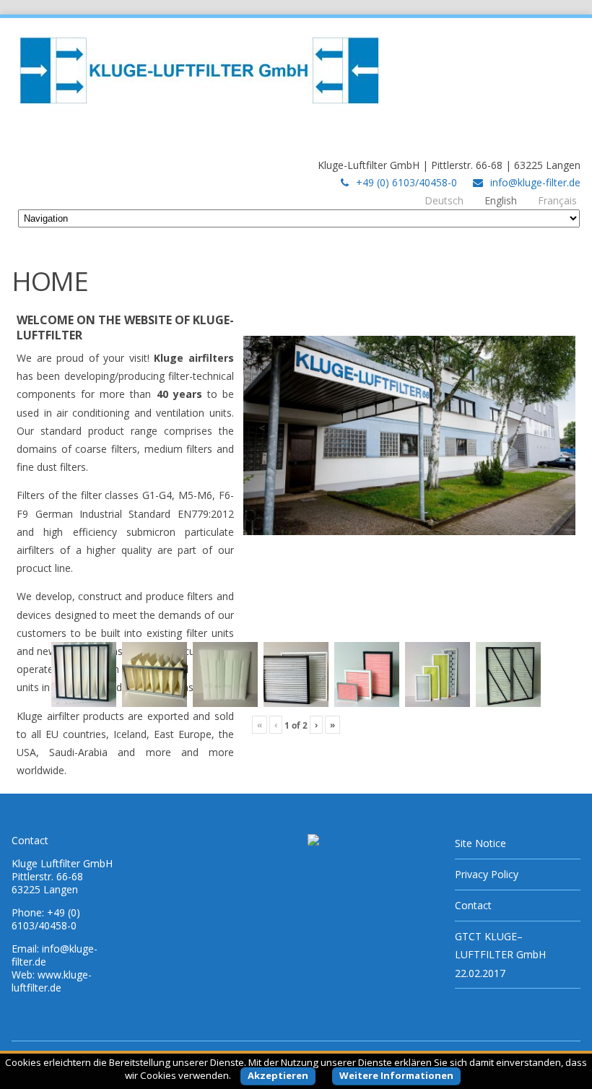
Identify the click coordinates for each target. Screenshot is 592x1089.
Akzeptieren (278, 1075)
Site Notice (480, 843)
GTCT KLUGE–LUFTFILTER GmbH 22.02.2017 (500, 954)
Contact (473, 905)
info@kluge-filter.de (535, 182)
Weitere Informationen (396, 1075)
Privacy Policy (486, 874)
